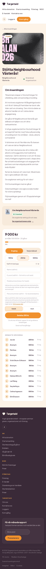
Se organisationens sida (22, 221)
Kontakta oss (17, 13)
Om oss (5, 502)
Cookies (19, 566)
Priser (4, 468)
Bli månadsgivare (8, 455)
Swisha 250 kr (23, 315)
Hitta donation (8, 9)
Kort (32, 309)
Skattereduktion (8, 489)
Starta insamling (23, 9)
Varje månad (32, 251)
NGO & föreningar (9, 465)
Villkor (12, 566)
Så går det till (7, 452)
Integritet (5, 566)
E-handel (6, 13)
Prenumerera (13, 538)
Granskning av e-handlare (11, 485)
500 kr (35, 258)
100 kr (10, 258)
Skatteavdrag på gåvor (11, 445)
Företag (34, 9)
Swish (14, 309)
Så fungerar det (18, 304)
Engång (14, 251)
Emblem (5, 448)
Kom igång (23, 19)
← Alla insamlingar (9, 29)
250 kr (23, 258)
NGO (42, 9)
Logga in (11, 19)
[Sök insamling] (4, 19)
